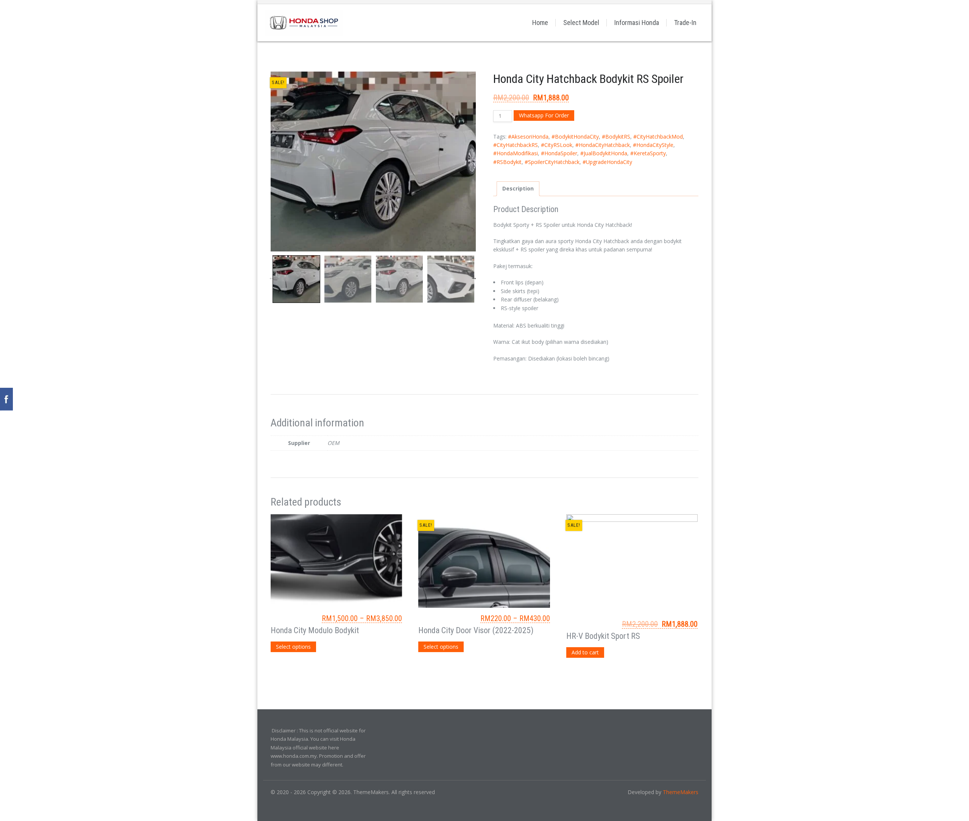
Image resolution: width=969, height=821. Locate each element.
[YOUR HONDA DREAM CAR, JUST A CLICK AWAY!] (304, 22)
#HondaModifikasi (515, 153)
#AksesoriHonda (528, 136)
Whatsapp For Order (544, 115)
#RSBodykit (507, 161)
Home (540, 23)
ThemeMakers (680, 792)
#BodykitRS (616, 136)
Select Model (581, 23)
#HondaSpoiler (559, 153)
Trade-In (685, 23)
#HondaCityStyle (653, 144)
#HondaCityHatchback (602, 144)
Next (474, 277)
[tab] (518, 188)
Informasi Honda (636, 23)
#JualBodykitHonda (603, 153)
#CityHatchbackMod (658, 136)
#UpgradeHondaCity (607, 161)
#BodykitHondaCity (575, 136)
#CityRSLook (556, 144)
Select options (293, 646)
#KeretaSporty (648, 153)
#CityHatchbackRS (515, 144)
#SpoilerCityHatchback (552, 161)
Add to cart (585, 652)
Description (518, 188)
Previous (272, 277)
